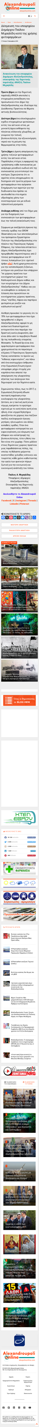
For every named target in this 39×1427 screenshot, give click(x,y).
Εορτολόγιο (11, 1386)
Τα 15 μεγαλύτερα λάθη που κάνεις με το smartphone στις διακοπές (19, 1297)
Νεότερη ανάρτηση (19, 525)
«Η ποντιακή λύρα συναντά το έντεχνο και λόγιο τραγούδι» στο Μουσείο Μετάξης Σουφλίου (22, 1056)
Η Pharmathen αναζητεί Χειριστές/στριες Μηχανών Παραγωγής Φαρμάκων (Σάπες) (22, 951)
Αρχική (3, 22)
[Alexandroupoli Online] (19, 11)
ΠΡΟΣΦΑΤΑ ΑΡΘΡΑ (12, 927)
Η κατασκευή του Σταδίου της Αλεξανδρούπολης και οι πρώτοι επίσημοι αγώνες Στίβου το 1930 (19, 653)
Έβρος (9, 22)
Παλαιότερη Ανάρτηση (19, 530)
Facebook (6, 500)
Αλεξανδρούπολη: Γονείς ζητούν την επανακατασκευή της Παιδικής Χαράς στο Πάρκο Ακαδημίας (19, 584)
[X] (9, 1408)
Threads (32, 500)
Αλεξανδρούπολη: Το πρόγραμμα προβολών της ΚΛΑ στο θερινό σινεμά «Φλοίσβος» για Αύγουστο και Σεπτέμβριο (19, 1124)
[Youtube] (30, 1408)
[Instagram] (19, 1408)
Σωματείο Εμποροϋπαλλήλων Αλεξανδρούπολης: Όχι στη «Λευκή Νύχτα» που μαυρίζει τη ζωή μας (19, 1270)
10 (6, 1308)
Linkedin (14, 504)
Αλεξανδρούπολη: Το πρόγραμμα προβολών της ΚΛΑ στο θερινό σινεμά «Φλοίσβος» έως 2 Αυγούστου (19, 1318)
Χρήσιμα (11, 1390)
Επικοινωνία (28, 1393)
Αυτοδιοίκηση (28, 22)
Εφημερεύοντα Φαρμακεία (11, 1380)
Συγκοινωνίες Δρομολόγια (28, 1381)
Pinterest (24, 504)
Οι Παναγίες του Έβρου (17, 1251)
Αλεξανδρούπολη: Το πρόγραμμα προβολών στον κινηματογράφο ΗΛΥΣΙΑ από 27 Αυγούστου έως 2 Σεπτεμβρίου (18, 607)
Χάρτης (28, 1386)
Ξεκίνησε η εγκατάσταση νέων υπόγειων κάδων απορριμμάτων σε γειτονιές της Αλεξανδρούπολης (19, 561)
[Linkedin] (14, 1408)
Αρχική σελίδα (19, 536)
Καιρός (28, 1377)
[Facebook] (4, 1408)
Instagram (21, 500)
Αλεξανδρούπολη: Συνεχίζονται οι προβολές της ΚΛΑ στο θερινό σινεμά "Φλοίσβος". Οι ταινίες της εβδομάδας (18, 630)
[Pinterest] (24, 1408)
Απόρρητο (28, 1390)
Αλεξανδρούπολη (18, 22)
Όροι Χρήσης (11, 1393)
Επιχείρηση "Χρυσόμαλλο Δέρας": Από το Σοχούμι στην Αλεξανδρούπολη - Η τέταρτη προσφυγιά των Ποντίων (19, 676)
